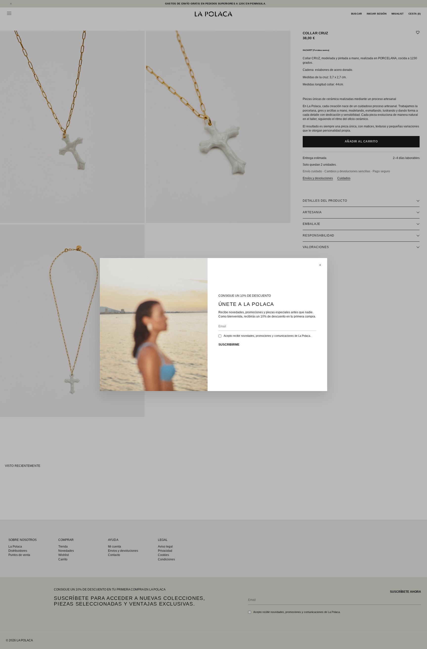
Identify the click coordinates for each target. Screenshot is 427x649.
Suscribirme (228, 344)
